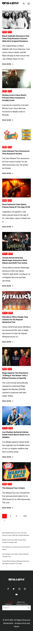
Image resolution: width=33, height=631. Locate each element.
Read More (7, 64)
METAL (5, 254)
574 (24, 516)
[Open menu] (28, 3)
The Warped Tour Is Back (13, 488)
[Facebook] (8, 589)
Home (10, 602)
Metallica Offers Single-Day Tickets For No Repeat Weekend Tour (15, 319)
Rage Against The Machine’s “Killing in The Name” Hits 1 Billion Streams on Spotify (15, 375)
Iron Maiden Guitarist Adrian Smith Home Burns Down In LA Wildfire (16, 434)
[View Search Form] (24, 3)
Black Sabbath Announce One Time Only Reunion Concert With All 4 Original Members (15, 38)
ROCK (10, 32)
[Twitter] (14, 589)
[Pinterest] (25, 589)
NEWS (4, 32)
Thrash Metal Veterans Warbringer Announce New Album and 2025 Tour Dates (14, 260)
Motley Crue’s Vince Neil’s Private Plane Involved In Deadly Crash (14, 97)
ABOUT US (21, 602)
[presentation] (16, 19)
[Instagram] (19, 589)
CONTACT (8, 604)
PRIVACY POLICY (22, 604)
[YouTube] (16, 594)
